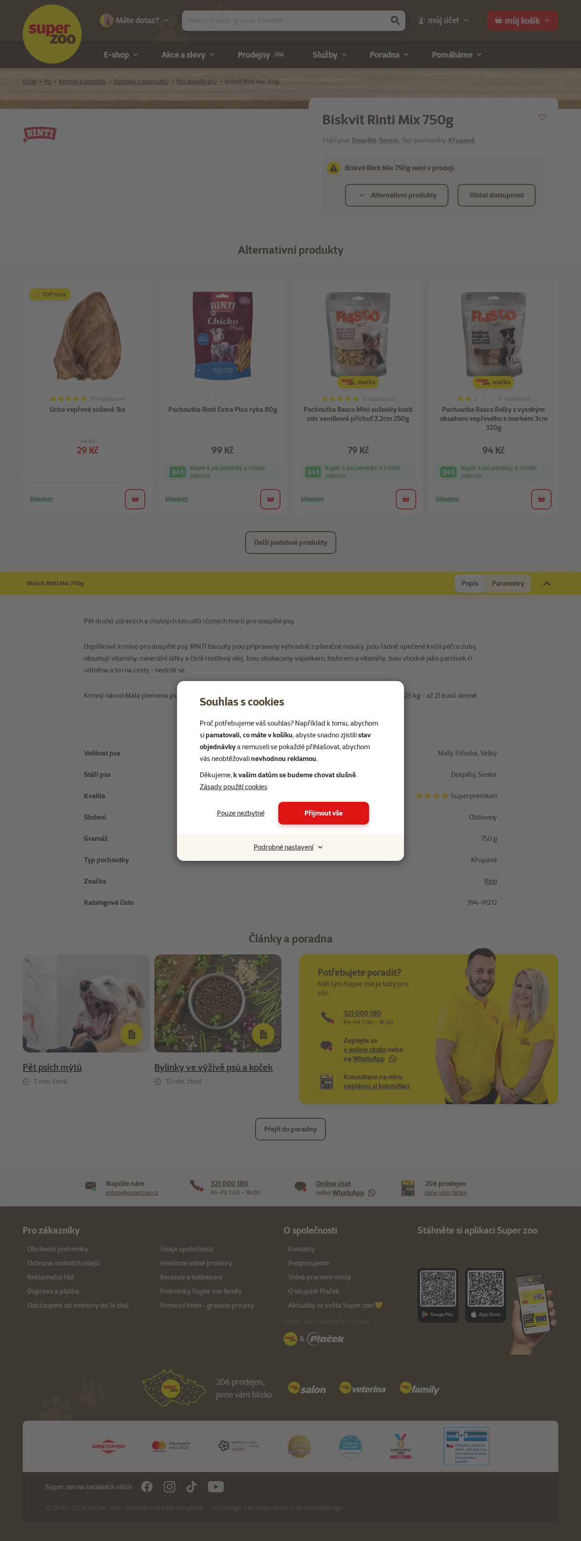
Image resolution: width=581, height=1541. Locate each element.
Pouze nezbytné (241, 813)
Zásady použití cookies (233, 786)
